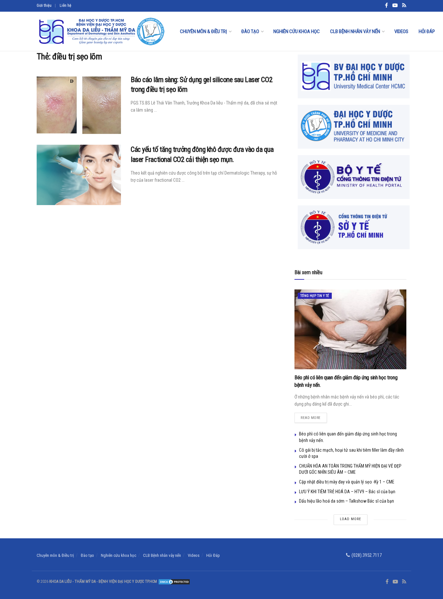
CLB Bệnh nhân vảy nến (355, 31)
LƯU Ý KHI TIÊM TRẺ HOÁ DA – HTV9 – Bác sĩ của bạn (347, 491)
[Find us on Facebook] (387, 582)
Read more (314, 416)
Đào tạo (250, 31)
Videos (401, 31)
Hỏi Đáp (427, 31)
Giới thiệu (44, 5)
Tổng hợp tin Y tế (314, 296)
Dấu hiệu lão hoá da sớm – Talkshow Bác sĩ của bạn (346, 501)
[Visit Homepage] (101, 31)
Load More (350, 519)
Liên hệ (65, 5)
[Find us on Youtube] (395, 582)
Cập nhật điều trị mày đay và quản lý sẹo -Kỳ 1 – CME (346, 481)
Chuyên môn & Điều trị (203, 31)
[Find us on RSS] (404, 582)
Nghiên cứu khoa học (296, 31)
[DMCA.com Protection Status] (173, 581)
